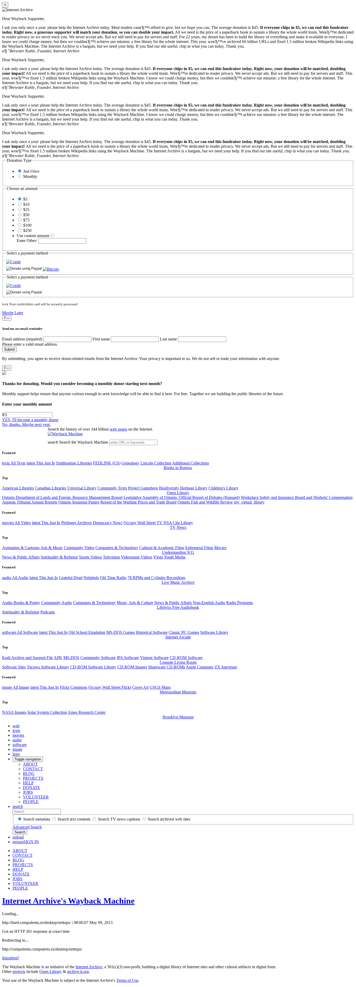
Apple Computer (199, 667)
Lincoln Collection (155, 463)
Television (111, 557)
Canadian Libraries (50, 488)
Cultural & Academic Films (161, 547)
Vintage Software (154, 657)
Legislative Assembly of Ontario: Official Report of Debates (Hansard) (182, 497)
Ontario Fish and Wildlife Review (205, 502)
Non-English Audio (209, 602)
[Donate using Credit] (13, 262)
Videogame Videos (136, 557)
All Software (20, 632)
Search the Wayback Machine (83, 442)
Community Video (79, 547)
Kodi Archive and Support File (27, 657)
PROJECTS (33, 778)
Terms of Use (127, 980)
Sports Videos (90, 557)
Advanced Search (27, 827)
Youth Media (174, 557)
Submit (9, 349)
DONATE (31, 787)
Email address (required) (22, 339)
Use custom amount (33, 235)
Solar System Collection (47, 712)
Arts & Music (51, 547)
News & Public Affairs (21, 557)
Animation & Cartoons (21, 547)
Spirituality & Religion (59, 557)
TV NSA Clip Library (175, 522)
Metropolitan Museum (178, 692)
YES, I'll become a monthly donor (30, 420)
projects (19, 971)
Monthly (30, 176)
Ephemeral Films (199, 547)
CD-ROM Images (132, 667)
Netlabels (91, 577)
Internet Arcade (178, 637)
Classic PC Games (184, 632)
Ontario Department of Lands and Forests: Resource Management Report (62, 497)
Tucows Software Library (48, 667)
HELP (28, 783)
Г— (6, 318)
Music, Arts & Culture (135, 602)
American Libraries (18, 488)
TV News (178, 527)
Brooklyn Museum (178, 717)
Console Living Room (178, 662)
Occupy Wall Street (140, 522)
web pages (118, 429)
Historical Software (152, 632)
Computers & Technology (116, 547)
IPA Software (128, 657)
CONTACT (33, 769)
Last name (168, 339)
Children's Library (223, 488)
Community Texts (112, 488)
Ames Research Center (87, 712)
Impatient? (10, 958)
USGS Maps (160, 687)
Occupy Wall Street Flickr (109, 687)
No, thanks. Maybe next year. (26, 424)
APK (58, 657)
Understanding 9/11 (178, 552)
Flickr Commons (73, 687)
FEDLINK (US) (106, 463)
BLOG (29, 773)
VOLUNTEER (36, 797)
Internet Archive (89, 967)
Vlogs (158, 557)
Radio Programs (239, 602)
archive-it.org (78, 971)
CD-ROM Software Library (93, 667)
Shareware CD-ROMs (166, 667)
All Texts (14, 463)
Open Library (178, 493)
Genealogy (130, 463)
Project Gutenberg (143, 488)
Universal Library (81, 488)
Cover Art (140, 687)
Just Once (31, 171)
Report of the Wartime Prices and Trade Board (138, 502)
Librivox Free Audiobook (178, 607)
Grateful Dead (70, 577)
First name (101, 339)
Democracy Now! (107, 522)
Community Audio (56, 602)
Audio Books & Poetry (21, 602)
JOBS (28, 792)
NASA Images (14, 712)
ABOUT (30, 764)
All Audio (15, 577)
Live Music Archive (178, 582)
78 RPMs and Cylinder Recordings (156, 577)
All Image (15, 687)
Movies (220, 547)
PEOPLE (31, 801)
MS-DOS (71, 657)
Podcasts (47, 612)
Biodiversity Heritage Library (183, 488)
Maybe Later (12, 313)
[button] (51, 269)
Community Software (98, 657)
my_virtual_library (249, 502)
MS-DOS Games (120, 632)
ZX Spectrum (225, 667)
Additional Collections (190, 463)
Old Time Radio (113, 577)
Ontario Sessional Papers (78, 502)
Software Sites (14, 667)
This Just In (41, 463)
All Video (16, 522)
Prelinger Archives (76, 522)
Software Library (214, 632)
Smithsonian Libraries (74, 463)
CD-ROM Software (186, 657)
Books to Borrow (178, 467)
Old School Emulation (87, 632)
